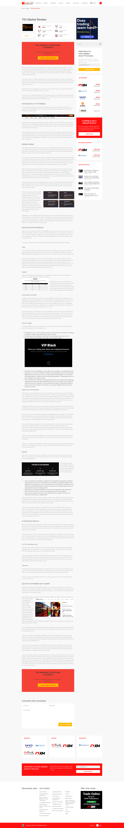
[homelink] (28, 3)
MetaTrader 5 (68, 798)
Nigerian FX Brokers (57, 802)
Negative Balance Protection (44, 794)
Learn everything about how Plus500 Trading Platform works (70, 803)
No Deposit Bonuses (57, 808)
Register (98, 84)
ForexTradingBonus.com (40, 825)
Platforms (67, 791)
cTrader (67, 794)
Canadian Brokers (57, 804)
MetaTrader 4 (68, 796)
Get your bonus (96, 150)
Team (66, 813)
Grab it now (89, 134)
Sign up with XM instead (48, 58)
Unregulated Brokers (44, 802)
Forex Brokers (43, 791)
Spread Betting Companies (56, 799)
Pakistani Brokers (57, 794)
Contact (67, 811)
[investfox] (87, 29)
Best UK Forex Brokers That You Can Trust (45, 806)
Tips (66, 809)
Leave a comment (65, 724)
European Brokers (44, 815)
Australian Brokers (57, 791)
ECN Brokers (55, 796)
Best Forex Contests (57, 810)
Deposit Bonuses (56, 806)
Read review (97, 86)
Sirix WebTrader (69, 807)
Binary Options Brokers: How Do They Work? (43, 799)
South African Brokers (45, 813)
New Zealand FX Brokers (43, 810)
